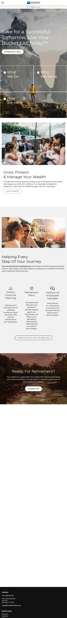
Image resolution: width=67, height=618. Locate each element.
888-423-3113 (10, 595)
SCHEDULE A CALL (12, 52)
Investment (5, 616)
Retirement (5, 614)
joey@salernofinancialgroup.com (11, 605)
